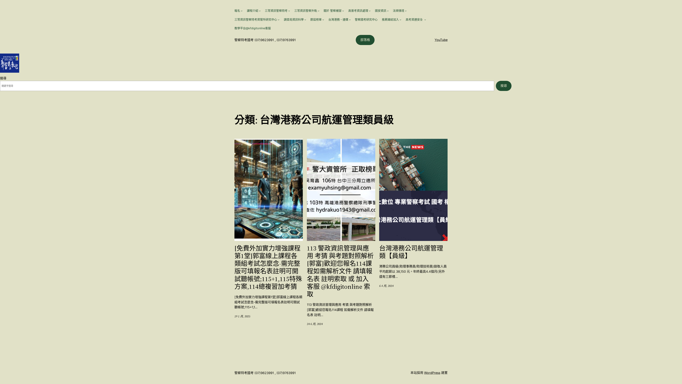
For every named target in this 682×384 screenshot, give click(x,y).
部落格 (365, 40)
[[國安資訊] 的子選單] (388, 11)
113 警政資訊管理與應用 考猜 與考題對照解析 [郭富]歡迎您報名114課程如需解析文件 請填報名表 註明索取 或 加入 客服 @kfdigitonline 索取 (340, 271)
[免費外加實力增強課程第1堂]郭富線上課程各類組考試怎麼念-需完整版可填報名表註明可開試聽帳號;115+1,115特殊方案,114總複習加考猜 (268, 267)
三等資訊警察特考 (276, 10)
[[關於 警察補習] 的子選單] (343, 11)
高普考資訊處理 (358, 10)
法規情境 (398, 10)
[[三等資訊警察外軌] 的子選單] (319, 11)
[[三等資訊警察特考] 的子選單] (289, 11)
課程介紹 (252, 10)
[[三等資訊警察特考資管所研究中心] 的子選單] (279, 20)
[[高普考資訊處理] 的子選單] (370, 11)
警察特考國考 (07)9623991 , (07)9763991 (265, 40)
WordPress (432, 373)
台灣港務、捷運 (338, 19)
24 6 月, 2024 (315, 324)
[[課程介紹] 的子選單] (260, 11)
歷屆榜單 (316, 19)
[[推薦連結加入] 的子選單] (400, 20)
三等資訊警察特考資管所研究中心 (255, 19)
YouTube (441, 40)
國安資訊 (380, 10)
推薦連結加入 (390, 19)
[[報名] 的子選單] (242, 11)
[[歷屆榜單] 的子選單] (323, 20)
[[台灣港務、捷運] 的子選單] (350, 20)
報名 (237, 10)
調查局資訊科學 (294, 19)
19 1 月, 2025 (242, 316)
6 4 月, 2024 (386, 286)
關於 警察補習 (333, 10)
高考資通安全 (415, 19)
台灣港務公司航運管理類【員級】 (411, 252)
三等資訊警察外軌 (305, 10)
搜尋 (3, 78)
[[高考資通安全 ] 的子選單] (425, 20)
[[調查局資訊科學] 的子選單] (305, 20)
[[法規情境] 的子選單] (406, 11)
